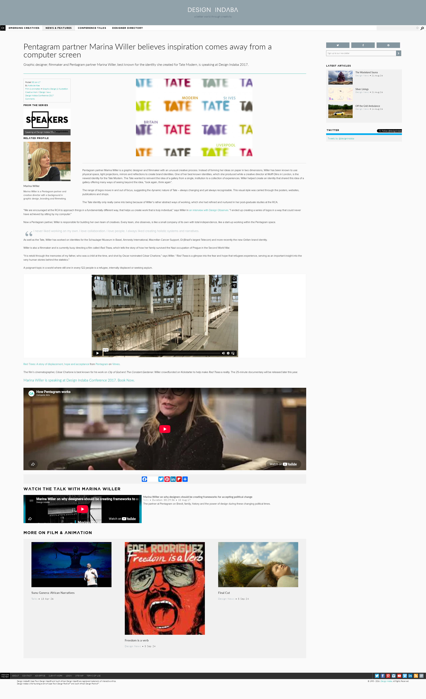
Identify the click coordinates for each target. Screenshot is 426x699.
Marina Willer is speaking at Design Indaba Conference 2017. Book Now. (79, 380)
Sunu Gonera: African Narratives (53, 592)
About (15, 675)
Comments (30, 98)
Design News (45, 92)
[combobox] (398, 28)
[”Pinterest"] (388, 45)
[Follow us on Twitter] (338, 45)
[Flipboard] (179, 479)
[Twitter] (161, 479)
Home (3, 28)
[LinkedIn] (173, 479)
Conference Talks (92, 28)
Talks (146, 499)
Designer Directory (127, 28)
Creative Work (31, 92)
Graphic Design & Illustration (55, 88)
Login (69, 675)
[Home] (213, 11)
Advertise (40, 675)
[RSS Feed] (416, 676)
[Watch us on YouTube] (399, 676)
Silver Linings (362, 89)
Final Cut (224, 592)
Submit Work (56, 675)
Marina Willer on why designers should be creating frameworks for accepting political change (197, 497)
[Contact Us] (421, 676)
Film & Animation (33, 88)
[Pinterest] (167, 479)
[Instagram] (394, 676)
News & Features (59, 28)
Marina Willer (31, 186)
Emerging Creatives (24, 28)
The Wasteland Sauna (366, 72)
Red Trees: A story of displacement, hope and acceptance (56, 364)
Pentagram (102, 364)
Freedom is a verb (137, 640)
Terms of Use (94, 675)
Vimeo (116, 364)
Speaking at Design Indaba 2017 (40, 132)
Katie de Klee (34, 85)
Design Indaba (386, 681)
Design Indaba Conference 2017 (39, 95)
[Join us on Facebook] (363, 45)
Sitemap (79, 675)
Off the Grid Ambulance (367, 106)
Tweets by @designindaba (341, 138)
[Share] (185, 479)
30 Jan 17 (36, 82)
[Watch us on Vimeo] (405, 676)
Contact (27, 675)
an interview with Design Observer (208, 210)
